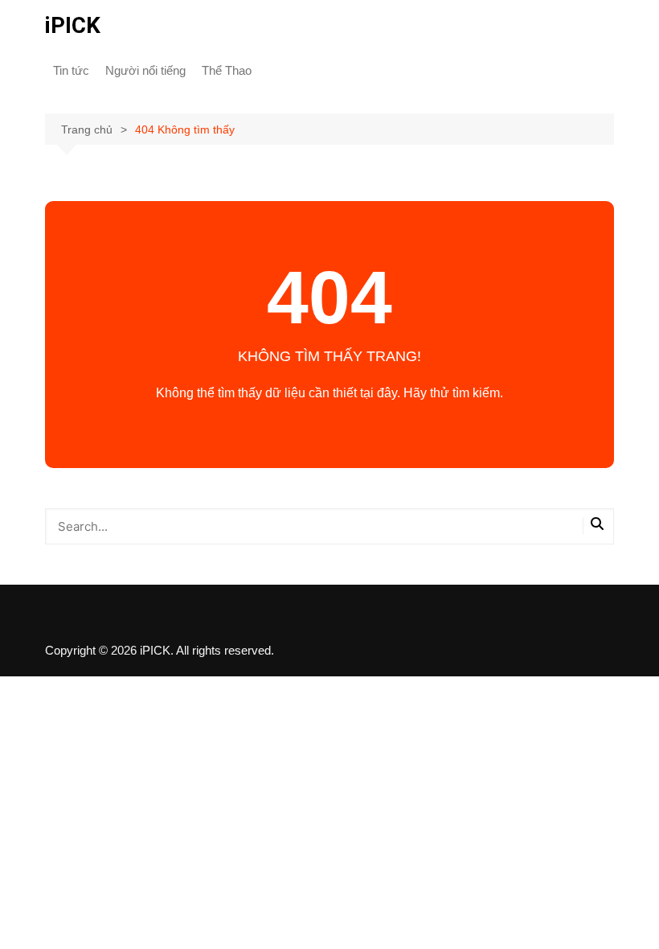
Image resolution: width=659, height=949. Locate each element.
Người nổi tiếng (145, 70)
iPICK (72, 25)
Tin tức (71, 70)
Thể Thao (227, 70)
